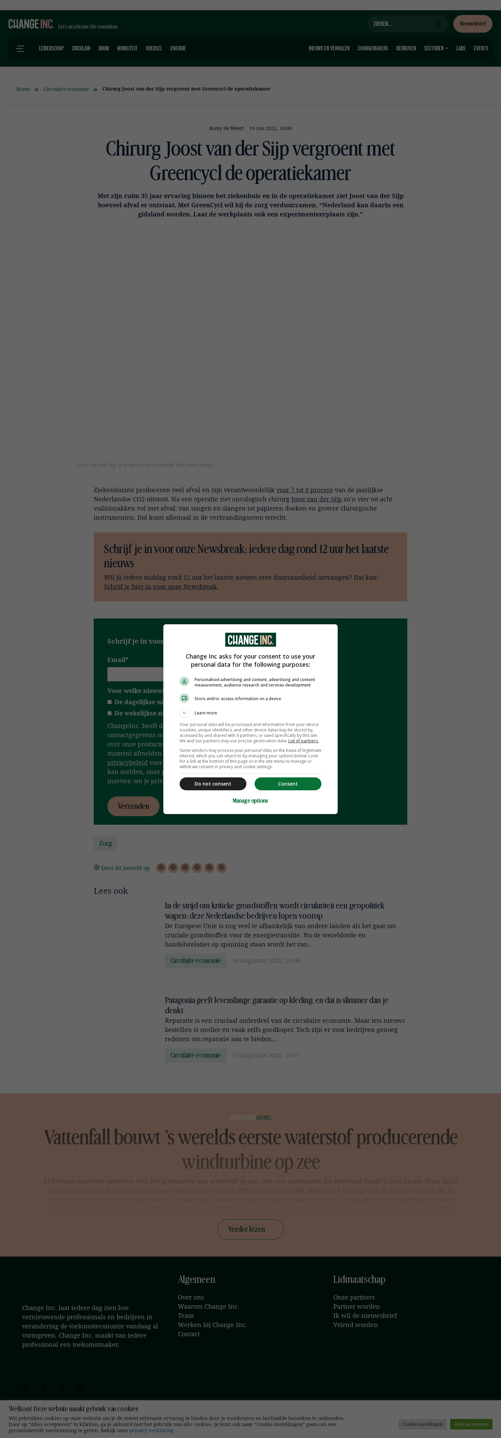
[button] (250, 713)
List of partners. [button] (303, 741)
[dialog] (250, 719)
